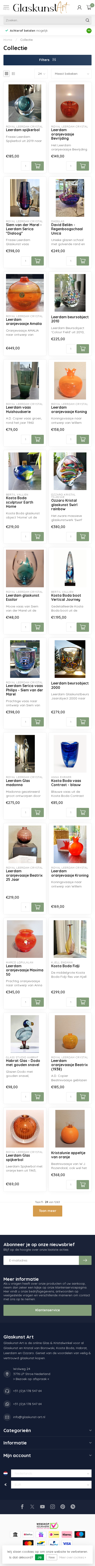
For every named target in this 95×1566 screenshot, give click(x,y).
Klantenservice (47, 1310)
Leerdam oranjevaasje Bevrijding (62, 134)
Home (7, 40)
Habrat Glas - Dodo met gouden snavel (23, 1063)
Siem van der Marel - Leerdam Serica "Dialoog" (24, 229)
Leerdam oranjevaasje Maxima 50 (24, 970)
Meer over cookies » (72, 1557)
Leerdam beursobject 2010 (70, 319)
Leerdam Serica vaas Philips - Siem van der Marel (24, 690)
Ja (40, 1557)
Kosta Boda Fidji (65, 966)
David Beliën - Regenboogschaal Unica (67, 229)
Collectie (26, 40)
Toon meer (47, 1211)
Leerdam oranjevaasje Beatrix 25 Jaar (24, 875)
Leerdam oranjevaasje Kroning (70, 873)
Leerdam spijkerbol (23, 130)
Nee (52, 1557)
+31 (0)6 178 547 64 (27, 1391)
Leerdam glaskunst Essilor (22, 597)
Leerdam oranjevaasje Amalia (24, 322)
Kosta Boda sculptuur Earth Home (19, 502)
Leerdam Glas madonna (18, 783)
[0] (89, 7)
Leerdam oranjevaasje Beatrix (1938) (69, 1065)
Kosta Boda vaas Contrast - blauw (66, 783)
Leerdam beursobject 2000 (70, 685)
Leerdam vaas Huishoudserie (18, 409)
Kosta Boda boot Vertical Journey (66, 597)
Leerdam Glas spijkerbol (18, 1157)
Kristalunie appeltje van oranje (68, 1155)
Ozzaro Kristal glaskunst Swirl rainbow (64, 505)
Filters (44, 60)
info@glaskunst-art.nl (29, 1417)
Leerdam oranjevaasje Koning (69, 409)
